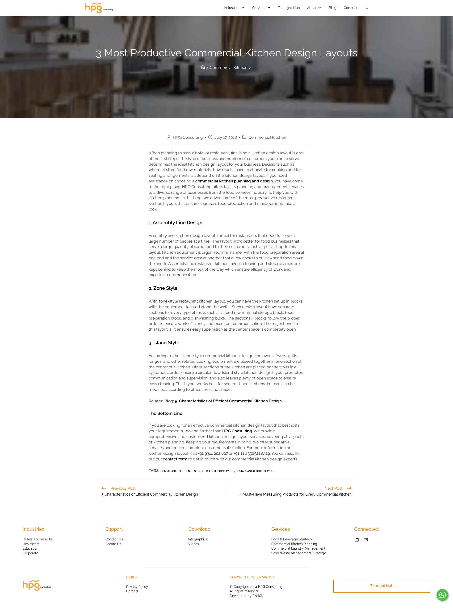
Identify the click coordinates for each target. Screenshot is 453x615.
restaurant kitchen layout (255, 471)
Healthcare (31, 544)
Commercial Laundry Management (298, 548)
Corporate (30, 553)
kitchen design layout (218, 471)
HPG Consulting (188, 137)
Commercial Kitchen (267, 137)
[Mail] (365, 539)
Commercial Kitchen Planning (294, 544)
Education (30, 548)
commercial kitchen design (180, 471)
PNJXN (258, 596)
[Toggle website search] (366, 7)
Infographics (197, 539)
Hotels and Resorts (37, 539)
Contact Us (114, 539)
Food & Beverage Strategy (291, 539)
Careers (132, 591)
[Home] (203, 67)
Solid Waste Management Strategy (298, 553)
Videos (193, 544)
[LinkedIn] (356, 539)
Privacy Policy (137, 587)
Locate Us (113, 544)
